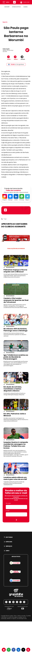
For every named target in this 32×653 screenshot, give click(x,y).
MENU (7, 2)
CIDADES (25, 7)
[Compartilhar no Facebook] (14, 650)
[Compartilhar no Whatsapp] (9, 650)
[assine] (28, 650)
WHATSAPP (6, 7)
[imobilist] (4, 650)
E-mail (7, 510)
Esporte (5, 22)
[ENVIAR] (16, 520)
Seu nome (8, 503)
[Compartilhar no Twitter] (23, 650)
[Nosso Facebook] (10, 602)
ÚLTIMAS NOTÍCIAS (16, 7)
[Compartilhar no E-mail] (25, 602)
